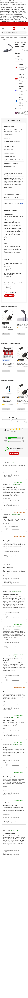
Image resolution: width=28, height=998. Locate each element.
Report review (15, 475)
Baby (7, 7)
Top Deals (10, 18)
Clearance (10, 16)
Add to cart (19, 60)
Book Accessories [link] (6, 421)
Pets (6, 9)
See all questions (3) (10, 292)
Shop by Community (13, 14)
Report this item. (22, 203)
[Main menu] (3, 28)
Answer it (8, 269)
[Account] (21, 28)
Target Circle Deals (18, 18)
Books (20, 37)
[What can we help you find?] (14, 32)
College (6, 2)
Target (2, 37)
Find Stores (23, 21)
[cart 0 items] (25, 28)
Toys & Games (8, 11)
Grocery (10, 6)
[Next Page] (26, 322)
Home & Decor (10, 4)
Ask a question (9, 295)
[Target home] (14, 28)
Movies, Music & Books (10, 13)
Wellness (13, 9)
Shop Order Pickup (6, 19)
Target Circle (17, 21)
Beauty (10, 7)
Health (9, 9)
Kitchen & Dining (18, 4)
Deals (5, 16)
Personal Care (16, 7)
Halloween (11, 2)
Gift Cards (5, 14)
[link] (19, 49)
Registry (6, 21)
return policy (11, 252)
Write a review (14, 453)
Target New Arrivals (5, 1)
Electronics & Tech (17, 11)
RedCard (11, 21)
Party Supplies (20, 13)
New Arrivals (16, 16)
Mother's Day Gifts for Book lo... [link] (19, 421)
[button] (19, 49)
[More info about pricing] (25, 53)
